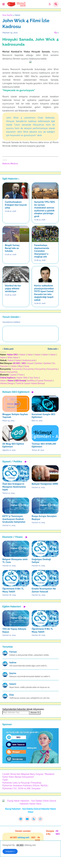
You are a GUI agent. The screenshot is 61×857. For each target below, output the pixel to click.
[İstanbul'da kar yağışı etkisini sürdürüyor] (16, 274)
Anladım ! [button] (10, 851)
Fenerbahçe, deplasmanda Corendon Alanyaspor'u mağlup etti (41, 251)
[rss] (33, 818)
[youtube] (27, 818)
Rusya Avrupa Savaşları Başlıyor (44, 517)
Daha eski (52, 349)
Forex (20, 375)
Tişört (5, 780)
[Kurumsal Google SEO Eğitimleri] (45, 404)
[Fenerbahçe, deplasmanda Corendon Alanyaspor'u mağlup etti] (45, 234)
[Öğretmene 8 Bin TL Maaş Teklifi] (15, 578)
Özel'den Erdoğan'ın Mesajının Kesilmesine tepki (14, 487)
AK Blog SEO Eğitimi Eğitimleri (13, 445)
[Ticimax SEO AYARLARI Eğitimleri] (45, 433)
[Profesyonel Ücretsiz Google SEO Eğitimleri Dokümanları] (30, 762)
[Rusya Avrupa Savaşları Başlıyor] (45, 506)
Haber (17, 15)
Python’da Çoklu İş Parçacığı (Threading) (21, 783)
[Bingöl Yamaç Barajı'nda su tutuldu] (16, 234)
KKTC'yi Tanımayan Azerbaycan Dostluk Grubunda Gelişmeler (13, 519)
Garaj (26, 366)
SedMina (31, 380)
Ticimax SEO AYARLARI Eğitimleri (44, 445)
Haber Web (22, 377)
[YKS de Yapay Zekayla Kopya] (15, 618)
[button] (3, 4)
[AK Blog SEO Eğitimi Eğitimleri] (15, 433)
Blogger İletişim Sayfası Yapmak (15, 416)
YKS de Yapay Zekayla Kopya (14, 630)
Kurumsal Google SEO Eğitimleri (43, 416)
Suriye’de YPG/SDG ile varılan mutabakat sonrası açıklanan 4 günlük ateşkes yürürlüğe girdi (44, 209)
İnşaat (30, 363)
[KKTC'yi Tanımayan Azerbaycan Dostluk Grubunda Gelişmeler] (15, 506)
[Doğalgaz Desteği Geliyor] (45, 549)
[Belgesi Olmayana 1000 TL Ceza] (15, 549)
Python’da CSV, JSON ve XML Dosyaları (21, 788)
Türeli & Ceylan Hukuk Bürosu (30, 383)
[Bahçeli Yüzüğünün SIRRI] (45, 473)
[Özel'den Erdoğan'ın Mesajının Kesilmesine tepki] (15, 473)
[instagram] (40, 818)
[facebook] (20, 818)
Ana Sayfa (7, 15)
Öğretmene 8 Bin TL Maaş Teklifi (13, 590)
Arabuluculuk (29, 360)
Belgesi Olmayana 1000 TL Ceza (15, 561)
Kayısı (3, 372)
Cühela (13, 366)
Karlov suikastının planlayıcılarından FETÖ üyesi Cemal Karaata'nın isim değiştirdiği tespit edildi (44, 292)
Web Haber (13, 357)
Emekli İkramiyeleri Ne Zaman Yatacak (44, 590)
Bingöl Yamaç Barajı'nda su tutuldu (12, 248)
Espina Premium (45, 380)
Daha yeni (8, 349)
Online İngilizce (7, 377)
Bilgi (20, 366)
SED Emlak (20, 380)
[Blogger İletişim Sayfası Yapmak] (15, 404)
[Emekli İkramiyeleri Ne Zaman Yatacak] (45, 578)
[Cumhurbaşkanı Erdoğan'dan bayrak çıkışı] (16, 191)
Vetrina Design (7, 383)
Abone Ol (34, 712)
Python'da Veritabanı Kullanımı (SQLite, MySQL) (25, 785)
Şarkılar (38, 363)
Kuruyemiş (17, 369)
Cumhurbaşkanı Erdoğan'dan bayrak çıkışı (16, 205)
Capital (12, 375)
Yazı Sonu (34, 377)
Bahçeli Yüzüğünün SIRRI (45, 484)
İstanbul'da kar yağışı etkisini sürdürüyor (13, 288)
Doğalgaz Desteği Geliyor (41, 561)
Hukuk (10, 360)
